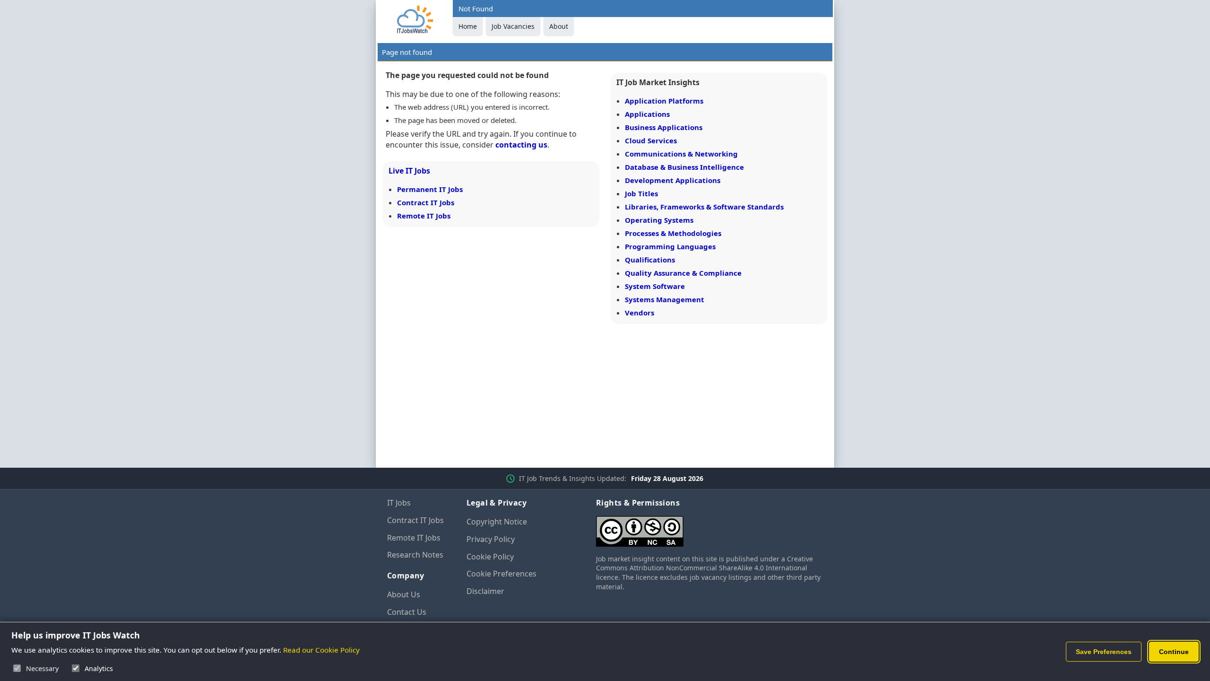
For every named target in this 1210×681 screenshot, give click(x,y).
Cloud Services (651, 140)
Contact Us (406, 612)
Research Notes (415, 555)
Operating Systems (659, 220)
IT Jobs (399, 503)
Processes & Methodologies (673, 233)
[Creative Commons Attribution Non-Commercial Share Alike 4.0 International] (709, 527)
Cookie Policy (490, 556)
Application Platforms (664, 100)
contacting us (521, 145)
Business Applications (663, 127)
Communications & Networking (681, 153)
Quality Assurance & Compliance (683, 273)
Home (467, 26)
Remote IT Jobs (423, 215)
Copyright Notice (497, 521)
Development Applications (672, 180)
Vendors (639, 312)
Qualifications (650, 259)
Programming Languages (670, 246)
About (558, 26)
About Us (403, 594)
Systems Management (664, 299)
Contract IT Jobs (425, 202)
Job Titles (641, 193)
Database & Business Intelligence (684, 167)
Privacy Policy (491, 539)
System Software (655, 286)
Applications (647, 114)
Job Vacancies (513, 26)
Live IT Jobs (409, 171)
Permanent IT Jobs (430, 189)
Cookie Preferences (501, 573)
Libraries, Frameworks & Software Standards (704, 206)
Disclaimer (485, 591)
